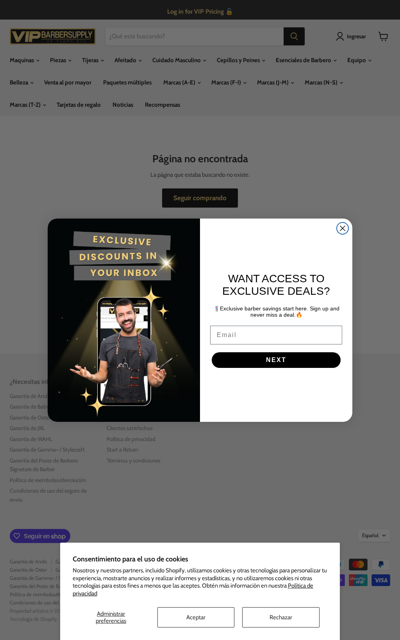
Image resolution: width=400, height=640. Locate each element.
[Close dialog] (342, 228)
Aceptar (195, 617)
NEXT (276, 360)
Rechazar (281, 617)
